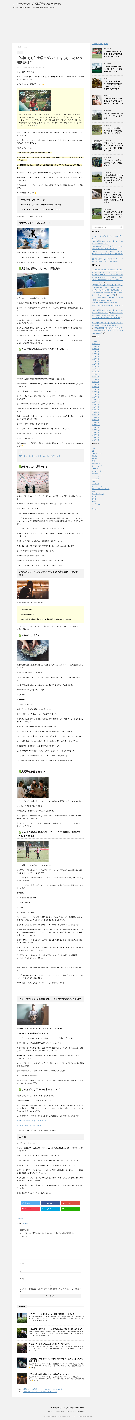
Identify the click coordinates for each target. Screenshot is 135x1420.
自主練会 (95, 509)
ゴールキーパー (97, 471)
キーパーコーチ (97, 466)
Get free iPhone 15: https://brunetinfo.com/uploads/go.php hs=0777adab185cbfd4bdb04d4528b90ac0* (106, 302)
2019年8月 (95, 435)
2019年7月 (95, 437)
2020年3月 (95, 417)
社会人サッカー (97, 504)
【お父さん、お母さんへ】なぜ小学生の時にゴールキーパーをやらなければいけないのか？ (113, 85)
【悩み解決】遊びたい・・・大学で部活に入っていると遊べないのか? (55, 1329)
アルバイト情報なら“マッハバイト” (29, 1125)
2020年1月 (95, 422)
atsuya (25, 1223)
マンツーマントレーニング (100, 489)
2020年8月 (95, 407)
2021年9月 (95, 377)
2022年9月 (95, 346)
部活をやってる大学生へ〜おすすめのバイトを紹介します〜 (40, 456)
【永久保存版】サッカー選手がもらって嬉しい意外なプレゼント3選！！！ (113, 101)
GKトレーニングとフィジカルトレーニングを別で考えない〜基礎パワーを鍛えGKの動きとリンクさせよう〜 (113, 197)
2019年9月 (95, 432)
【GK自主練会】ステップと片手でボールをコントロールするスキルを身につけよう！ (113, 178)
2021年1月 (95, 397)
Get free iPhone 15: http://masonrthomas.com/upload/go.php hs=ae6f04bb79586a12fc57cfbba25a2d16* (107, 315)
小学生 (94, 499)
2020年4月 (95, 415)
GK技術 (94, 458)
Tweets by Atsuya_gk (100, 44)
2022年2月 (95, 364)
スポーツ (95, 481)
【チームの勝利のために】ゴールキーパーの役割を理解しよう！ (113, 69)
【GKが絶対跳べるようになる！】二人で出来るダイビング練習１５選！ (113, 54)
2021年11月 (96, 371)
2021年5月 (95, 387)
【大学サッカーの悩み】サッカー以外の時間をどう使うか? (51, 1314)
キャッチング (96, 463)
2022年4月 (95, 359)
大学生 (21, 1218)
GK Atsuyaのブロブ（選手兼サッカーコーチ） (37, 3)
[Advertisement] (67, 27)
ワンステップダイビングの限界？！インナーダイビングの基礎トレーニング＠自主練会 (113, 215)
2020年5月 (95, 412)
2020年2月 (95, 420)
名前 (22, 1263)
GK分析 (94, 456)
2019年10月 (96, 430)
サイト (22, 1279)
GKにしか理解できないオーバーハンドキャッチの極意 (113, 116)
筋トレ (94, 506)
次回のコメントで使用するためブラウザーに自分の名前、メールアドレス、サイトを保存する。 (50, 1290)
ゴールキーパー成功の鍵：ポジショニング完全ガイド (113, 162)
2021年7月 (95, 382)
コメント (23, 1236)
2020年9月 (95, 404)
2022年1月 (95, 366)
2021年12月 (96, 369)
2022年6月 (95, 354)
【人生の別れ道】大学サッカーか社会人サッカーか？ (49, 1374)
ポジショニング (97, 486)
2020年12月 (96, 399)
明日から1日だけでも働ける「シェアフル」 (32, 1120)
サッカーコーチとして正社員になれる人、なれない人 (49, 1344)
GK (93, 451)
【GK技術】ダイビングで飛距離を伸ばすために (107, 285)
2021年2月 (95, 394)
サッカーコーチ (97, 476)
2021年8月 (95, 379)
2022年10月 (96, 344)
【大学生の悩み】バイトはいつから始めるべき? (40, 1392)
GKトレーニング (97, 453)
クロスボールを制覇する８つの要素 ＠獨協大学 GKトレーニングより (114, 130)
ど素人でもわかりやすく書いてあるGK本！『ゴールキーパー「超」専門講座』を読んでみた (113, 146)
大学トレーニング (98, 494)
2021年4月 (95, 389)
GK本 (93, 461)
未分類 (94, 501)
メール (22, 1271)
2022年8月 (95, 349)
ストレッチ (95, 479)
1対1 (93, 448)
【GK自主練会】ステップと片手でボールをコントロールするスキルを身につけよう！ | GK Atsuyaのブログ (107, 330)
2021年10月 (96, 374)
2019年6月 (95, 440)
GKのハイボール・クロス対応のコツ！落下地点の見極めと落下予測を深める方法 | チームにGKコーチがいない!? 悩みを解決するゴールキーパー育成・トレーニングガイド (107, 277)
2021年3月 (95, 392)
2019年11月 (96, 427)
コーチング (95, 468)
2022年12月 (96, 341)
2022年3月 (95, 361)
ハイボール (95, 484)
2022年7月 (95, 351)
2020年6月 (95, 409)
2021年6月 (95, 384)
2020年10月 (96, 402)
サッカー (95, 473)
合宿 (93, 491)
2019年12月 (96, 425)
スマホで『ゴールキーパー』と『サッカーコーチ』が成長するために (67, 1411)
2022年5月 (95, 356)
